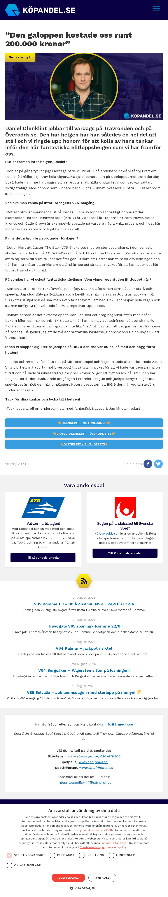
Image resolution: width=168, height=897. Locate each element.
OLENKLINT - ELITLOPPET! (84, 444)
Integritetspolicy (71, 782)
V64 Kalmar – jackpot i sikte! (84, 648)
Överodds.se (108, 533)
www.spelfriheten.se (96, 768)
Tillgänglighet (99, 782)
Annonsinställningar (115, 843)
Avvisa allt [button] (102, 878)
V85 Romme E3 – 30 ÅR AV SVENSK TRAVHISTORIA (84, 604)
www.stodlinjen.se (83, 756)
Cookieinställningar (92, 847)
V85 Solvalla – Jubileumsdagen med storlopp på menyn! (82, 692)
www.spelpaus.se (93, 762)
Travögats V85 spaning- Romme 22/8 (84, 626)
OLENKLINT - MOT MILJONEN (84, 423)
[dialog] (84, 850)
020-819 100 (110, 756)
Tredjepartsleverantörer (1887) (94, 830)
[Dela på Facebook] (148, 464)
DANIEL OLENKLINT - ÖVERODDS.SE (84, 433)
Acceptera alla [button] (68, 878)
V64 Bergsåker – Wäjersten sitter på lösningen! (84, 670)
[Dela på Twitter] (158, 464)
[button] (84, 888)
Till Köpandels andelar (43, 557)
